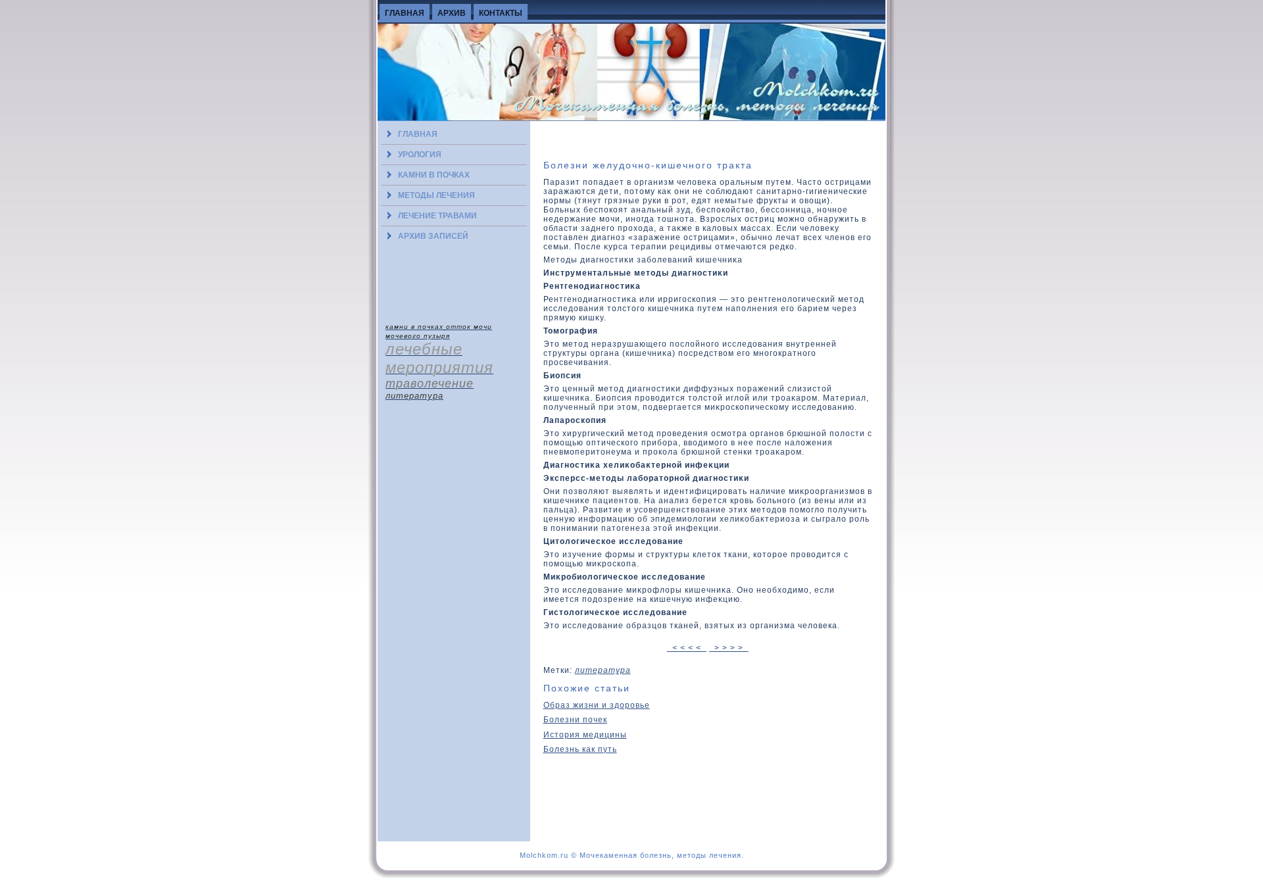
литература (603, 670)
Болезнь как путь (580, 749)
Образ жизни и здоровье (596, 705)
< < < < (686, 648)
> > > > (729, 648)
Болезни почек (575, 719)
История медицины (585, 734)
